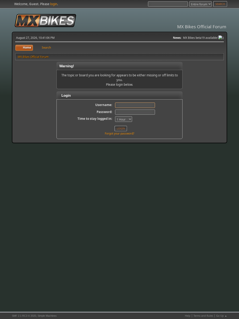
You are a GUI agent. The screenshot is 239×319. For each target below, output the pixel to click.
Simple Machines (47, 315)
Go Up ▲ (221, 315)
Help (187, 315)
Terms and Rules (203, 315)
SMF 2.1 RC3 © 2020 (24, 315)
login (53, 4)
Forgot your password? (119, 133)
